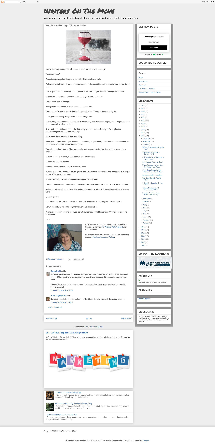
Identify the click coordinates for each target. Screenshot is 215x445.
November (147, 141)
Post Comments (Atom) (94, 327)
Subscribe (154, 48)
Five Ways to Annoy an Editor (152, 162)
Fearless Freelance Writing (103, 237)
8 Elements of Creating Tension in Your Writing (73, 404)
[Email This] (74, 259)
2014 (143, 230)
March (145, 217)
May (144, 211)
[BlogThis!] (76, 259)
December (147, 138)
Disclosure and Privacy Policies (149, 92)
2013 (143, 233)
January (146, 223)
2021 (143, 120)
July (144, 205)
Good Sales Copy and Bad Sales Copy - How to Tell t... (153, 171)
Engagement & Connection (151, 175)
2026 (143, 105)
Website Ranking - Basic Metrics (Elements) (151, 194)
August (145, 201)
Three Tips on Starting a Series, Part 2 (151, 153)
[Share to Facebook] (80, 259)
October (146, 144)
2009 (143, 245)
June (145, 208)
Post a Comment (55, 307)
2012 (143, 236)
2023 (143, 114)
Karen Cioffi (56, 271)
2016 (143, 136)
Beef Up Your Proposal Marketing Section (67, 333)
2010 (143, 242)
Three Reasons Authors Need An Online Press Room (152, 166)
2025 (143, 108)
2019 (143, 126)
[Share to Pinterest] (82, 259)
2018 (143, 130)
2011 (143, 239)
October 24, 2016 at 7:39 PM (62, 302)
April (144, 214)
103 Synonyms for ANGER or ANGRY (62, 415)
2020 (143, 123)
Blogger (146, 440)
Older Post (126, 318)
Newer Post (51, 318)
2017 (143, 133)
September (147, 198)
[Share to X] (78, 259)
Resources (142, 85)
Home (89, 318)
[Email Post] (69, 259)
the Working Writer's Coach (112, 227)
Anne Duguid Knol (58, 296)
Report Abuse (144, 299)
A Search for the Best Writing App (68, 392)
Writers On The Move (79, 11)
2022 (143, 117)
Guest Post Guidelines (146, 88)
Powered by (148, 54)
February (146, 220)
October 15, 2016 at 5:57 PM (62, 290)
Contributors (143, 81)
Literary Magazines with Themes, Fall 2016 (150, 189)
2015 (143, 227)
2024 (143, 111)
